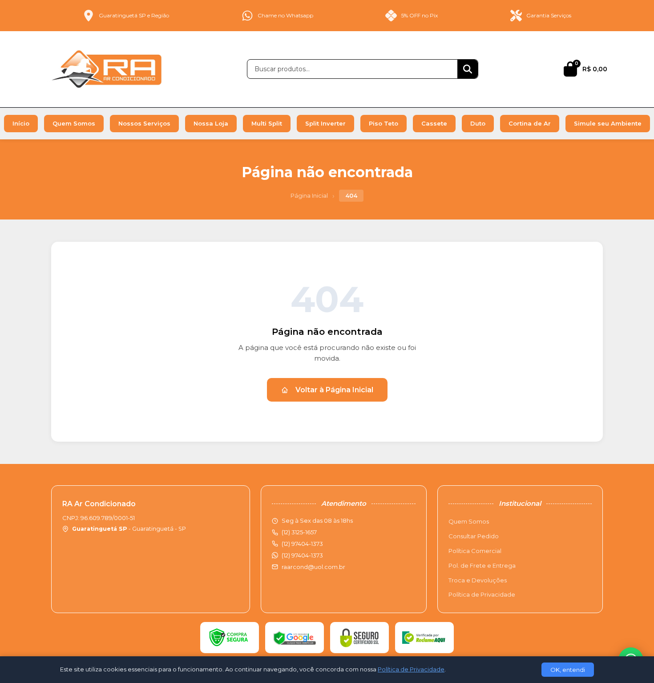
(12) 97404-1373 (302, 555)
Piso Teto (383, 123)
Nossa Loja (211, 123)
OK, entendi (567, 669)
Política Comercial (474, 550)
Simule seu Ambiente (608, 123)
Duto (477, 123)
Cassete (434, 123)
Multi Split (266, 123)
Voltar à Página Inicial (334, 390)
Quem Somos (73, 123)
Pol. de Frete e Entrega (482, 565)
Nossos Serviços (144, 123)
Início (20, 123)
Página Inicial (309, 195)
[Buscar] (467, 69)
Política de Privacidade (481, 594)
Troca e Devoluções (477, 580)
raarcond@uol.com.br (313, 566)
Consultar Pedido (473, 536)
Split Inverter (325, 123)
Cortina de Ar (530, 123)
